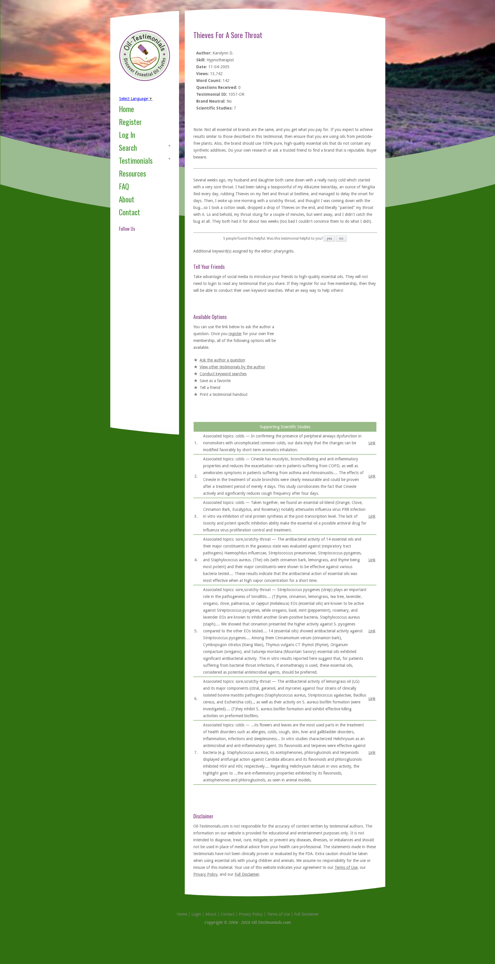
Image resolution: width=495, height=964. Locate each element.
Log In (127, 134)
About (126, 199)
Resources (132, 173)
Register (130, 121)
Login (196, 914)
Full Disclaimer (247, 874)
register (235, 333)
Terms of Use (346, 867)
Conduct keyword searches (223, 373)
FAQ (124, 186)
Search (128, 147)
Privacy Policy (205, 874)
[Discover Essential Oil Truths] (144, 80)
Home (126, 108)
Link (372, 443)
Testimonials (136, 160)
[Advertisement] (142, 337)
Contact (129, 212)
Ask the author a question (222, 360)
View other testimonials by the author (232, 367)
